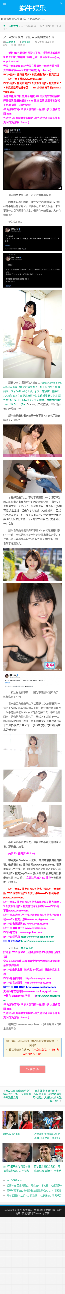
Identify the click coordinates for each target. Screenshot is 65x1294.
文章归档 (50, 1210)
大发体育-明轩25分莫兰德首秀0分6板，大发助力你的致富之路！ (17, 1094)
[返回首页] (4, 25)
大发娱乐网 (27, 947)
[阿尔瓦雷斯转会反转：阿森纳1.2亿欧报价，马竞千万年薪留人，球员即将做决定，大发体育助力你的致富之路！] (48, 1152)
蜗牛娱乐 (26, 41)
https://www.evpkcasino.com (37, 936)
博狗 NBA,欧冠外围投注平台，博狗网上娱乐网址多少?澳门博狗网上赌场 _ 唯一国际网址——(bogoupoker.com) (31, 57)
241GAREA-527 (15, 1180)
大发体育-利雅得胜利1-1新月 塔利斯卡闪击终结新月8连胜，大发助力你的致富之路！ (47, 1095)
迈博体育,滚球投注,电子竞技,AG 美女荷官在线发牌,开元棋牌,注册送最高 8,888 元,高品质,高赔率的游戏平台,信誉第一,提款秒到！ (31, 100)
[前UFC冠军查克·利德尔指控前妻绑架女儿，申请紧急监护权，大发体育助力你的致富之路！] (18, 1152)
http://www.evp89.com (38, 982)
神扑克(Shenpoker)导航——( (19, 995)
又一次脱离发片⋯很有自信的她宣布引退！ (30, 37)
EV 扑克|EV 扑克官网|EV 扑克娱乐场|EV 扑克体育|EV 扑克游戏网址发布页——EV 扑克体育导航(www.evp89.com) (32, 87)
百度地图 (27, 1213)
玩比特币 (13, 25)
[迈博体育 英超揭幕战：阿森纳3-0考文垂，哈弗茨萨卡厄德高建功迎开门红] (48, 1119)
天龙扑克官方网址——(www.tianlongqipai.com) (30, 991)
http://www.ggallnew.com (41, 987)
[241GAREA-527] (18, 1119)
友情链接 (39, 1210)
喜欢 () (34, 1069)
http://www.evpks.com (38, 978)
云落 (47, 1213)
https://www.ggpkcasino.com (38, 941)
